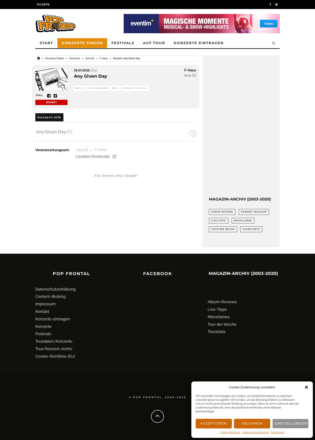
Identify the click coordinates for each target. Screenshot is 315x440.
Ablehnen (252, 423)
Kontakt (42, 311)
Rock (115, 88)
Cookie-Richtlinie (230, 432)
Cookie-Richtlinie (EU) (55, 356)
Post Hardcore (97, 88)
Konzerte (43, 326)
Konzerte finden (82, 43)
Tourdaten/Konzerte (53, 341)
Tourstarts (251, 229)
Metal (79, 88)
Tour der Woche (223, 229)
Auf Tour (154, 43)
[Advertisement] (241, 126)
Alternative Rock (135, 88)
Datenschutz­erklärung (255, 432)
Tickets (43, 4)
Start (46, 43)
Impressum (277, 432)
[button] (306, 387)
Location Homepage (93, 156)
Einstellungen (291, 423)
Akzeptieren (213, 423)
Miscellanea (243, 221)
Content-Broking (50, 296)
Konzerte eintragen (199, 43)
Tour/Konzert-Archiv (53, 349)
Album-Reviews (222, 212)
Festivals (122, 43)
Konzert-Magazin (254, 212)
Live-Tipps (218, 221)
